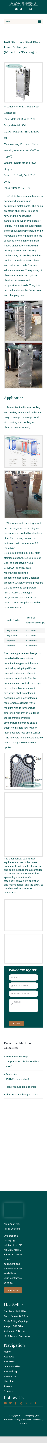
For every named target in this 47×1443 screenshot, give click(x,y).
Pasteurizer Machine (10, 1372)
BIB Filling (9, 1355)
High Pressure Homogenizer (21, 1080)
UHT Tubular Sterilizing (17, 1329)
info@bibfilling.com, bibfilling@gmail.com (23, 5)
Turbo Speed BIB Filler (16, 1309)
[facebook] (15, 1396)
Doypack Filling (12, 1360)
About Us (9, 1350)
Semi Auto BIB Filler (15, 1304)
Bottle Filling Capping (16, 1314)
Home (7, 1345)
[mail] (31, 1396)
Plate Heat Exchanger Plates (21, 1088)
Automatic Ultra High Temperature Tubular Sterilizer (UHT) (22, 1055)
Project (8, 1379)
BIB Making (10, 1365)
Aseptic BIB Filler (13, 1319)
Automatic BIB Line (14, 1324)
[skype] (21, 1396)
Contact (8, 1384)
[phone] (36, 1396)
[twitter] (10, 1396)
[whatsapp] (26, 1396)
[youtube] (5, 1396)
